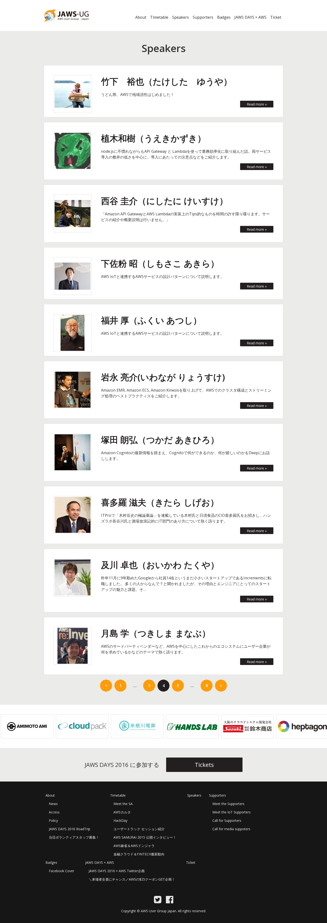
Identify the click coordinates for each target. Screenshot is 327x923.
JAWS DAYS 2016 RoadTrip (69, 829)
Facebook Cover (61, 871)
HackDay (120, 820)
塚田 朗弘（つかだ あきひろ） (160, 440)
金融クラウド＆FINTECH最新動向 (138, 854)
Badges (224, 17)
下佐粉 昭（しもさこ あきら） (160, 263)
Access (54, 812)
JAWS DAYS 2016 (58, 24)
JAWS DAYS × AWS (250, 17)
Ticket (275, 17)
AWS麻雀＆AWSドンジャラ (134, 845)
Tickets (204, 765)
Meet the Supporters (228, 803)
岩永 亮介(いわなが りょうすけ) (163, 377)
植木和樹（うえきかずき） (153, 138)
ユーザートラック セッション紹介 (139, 829)
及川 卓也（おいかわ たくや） (160, 565)
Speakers (180, 17)
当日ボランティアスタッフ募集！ (74, 837)
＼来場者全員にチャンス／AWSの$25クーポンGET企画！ (132, 879)
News (53, 803)
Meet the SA (123, 803)
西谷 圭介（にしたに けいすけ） (164, 201)
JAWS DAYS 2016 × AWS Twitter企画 (117, 871)
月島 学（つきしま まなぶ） (155, 633)
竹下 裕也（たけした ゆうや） (166, 81)
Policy (53, 820)
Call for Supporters (226, 820)
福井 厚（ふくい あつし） (151, 320)
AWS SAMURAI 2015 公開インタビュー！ (144, 837)
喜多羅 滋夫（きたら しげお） (160, 502)
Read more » (257, 104)
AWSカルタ (122, 812)
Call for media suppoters (231, 829)
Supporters (203, 17)
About (140, 17)
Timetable (159, 17)
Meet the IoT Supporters (231, 812)
